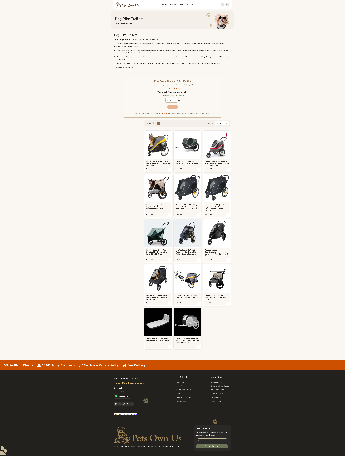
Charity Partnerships (184, 390)
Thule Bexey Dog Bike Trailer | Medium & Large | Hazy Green (187, 162)
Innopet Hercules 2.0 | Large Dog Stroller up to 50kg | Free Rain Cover (158, 163)
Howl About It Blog (183, 397)
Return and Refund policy (220, 386)
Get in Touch (181, 386)
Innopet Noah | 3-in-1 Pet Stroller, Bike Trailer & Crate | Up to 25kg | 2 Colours (157, 252)
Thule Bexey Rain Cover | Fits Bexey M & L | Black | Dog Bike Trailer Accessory (187, 341)
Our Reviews (181, 401)
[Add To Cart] (170, 170)
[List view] (154, 123)
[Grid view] (158, 123)
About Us (180, 382)
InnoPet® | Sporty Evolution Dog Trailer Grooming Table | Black (216, 297)
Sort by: (210, 123)
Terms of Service (217, 394)
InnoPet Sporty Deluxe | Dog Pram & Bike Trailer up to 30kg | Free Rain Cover (217, 163)
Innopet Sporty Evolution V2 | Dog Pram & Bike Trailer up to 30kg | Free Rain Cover (157, 207)
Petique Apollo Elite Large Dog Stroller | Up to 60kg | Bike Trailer (156, 297)
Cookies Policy (216, 401)
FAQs (178, 394)
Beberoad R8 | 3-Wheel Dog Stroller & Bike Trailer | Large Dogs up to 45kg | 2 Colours (187, 207)
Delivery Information (218, 382)
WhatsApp (163, 113)
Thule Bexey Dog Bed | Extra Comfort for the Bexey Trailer (157, 340)
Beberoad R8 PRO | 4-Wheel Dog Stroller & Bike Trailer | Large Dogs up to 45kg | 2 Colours (216, 208)
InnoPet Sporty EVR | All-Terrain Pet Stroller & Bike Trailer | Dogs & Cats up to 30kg (186, 253)
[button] (218, 4)
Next (172, 107)
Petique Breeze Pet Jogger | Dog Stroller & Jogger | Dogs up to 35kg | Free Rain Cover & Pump (216, 253)
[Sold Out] (199, 215)
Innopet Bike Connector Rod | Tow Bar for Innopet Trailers (187, 296)
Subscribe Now (212, 446)
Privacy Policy (216, 397)
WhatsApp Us (123, 396)
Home (117, 23)
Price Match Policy (217, 390)
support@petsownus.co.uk (129, 383)
